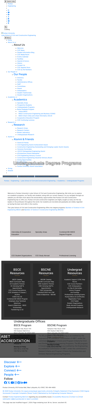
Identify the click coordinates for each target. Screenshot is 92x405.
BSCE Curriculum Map (17, 282)
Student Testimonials (24, 93)
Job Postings (74, 292)
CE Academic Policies (17, 284)
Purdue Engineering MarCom (18, 397)
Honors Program (74, 290)
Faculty (19, 80)
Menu (8, 38)
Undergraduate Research (25, 134)
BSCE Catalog (17, 279)
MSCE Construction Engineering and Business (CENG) (36, 113)
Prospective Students (24, 105)
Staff (19, 84)
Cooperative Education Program (28, 118)
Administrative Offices (24, 82)
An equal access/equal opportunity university (37, 391)
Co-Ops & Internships (74, 288)
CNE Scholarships (46, 290)
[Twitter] (8, 17)
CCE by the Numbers (24, 70)
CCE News (21, 50)
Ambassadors (22, 90)
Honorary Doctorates (24, 149)
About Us (11, 42)
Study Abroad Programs (74, 305)
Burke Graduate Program (25, 109)
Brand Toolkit (32, 393)
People (9, 374)
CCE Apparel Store (23, 67)
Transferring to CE (17, 309)
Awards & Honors (23, 61)
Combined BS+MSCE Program (17, 299)
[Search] (5, 27)
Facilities (20, 59)
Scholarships (17, 307)
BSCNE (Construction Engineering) (46, 176)
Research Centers (23, 130)
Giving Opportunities (24, 160)
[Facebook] (8, 14)
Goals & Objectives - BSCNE (46, 294)
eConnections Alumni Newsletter (28, 153)
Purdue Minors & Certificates (75, 297)
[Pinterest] (18, 383)
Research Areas (22, 128)
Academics (12, 97)
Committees (21, 86)
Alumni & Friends (24, 139)
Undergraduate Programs (25, 107)
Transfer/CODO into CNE (46, 292)
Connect (10, 370)
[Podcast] (8, 23)
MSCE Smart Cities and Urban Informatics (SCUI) (34, 116)
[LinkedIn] (8, 19)
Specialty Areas (22, 103)
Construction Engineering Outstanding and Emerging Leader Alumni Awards (43, 147)
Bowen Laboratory (23, 132)
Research (11, 122)
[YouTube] (8, 12)
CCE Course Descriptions (17, 290)
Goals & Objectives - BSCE (17, 305)
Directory (20, 78)
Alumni (19, 88)
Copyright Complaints (19, 393)
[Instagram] (8, 10)
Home (10, 40)
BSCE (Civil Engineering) (26, 176)
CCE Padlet (75, 301)
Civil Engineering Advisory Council (29, 155)
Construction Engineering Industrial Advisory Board (34, 158)
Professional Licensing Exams (75, 294)
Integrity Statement (60, 391)
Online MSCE (22, 111)
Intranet (10, 170)
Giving (10, 168)
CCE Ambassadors (74, 286)
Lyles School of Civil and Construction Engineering (18, 35)
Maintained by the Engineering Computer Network (56, 393)
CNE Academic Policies (46, 284)
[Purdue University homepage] (8, 33)
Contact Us (21, 65)
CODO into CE (17, 297)
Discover (10, 362)
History (19, 63)
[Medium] (9, 21)
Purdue (10, 4)
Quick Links (10, 1)
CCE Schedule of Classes (16, 292)
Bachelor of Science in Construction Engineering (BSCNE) (44, 210)
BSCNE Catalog (46, 279)
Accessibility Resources (61, 397)
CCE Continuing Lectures (25, 120)
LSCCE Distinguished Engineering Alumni (31, 151)
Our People (12, 72)
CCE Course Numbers (74, 284)
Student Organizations (24, 95)
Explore (9, 366)
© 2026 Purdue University (12, 391)
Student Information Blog (25, 52)
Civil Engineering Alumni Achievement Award (32, 145)
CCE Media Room (23, 54)
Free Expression (74, 391)
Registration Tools (75, 299)
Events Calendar (22, 57)
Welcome (20, 48)
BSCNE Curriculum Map (46, 282)
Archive (17, 294)
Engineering (12, 6)
